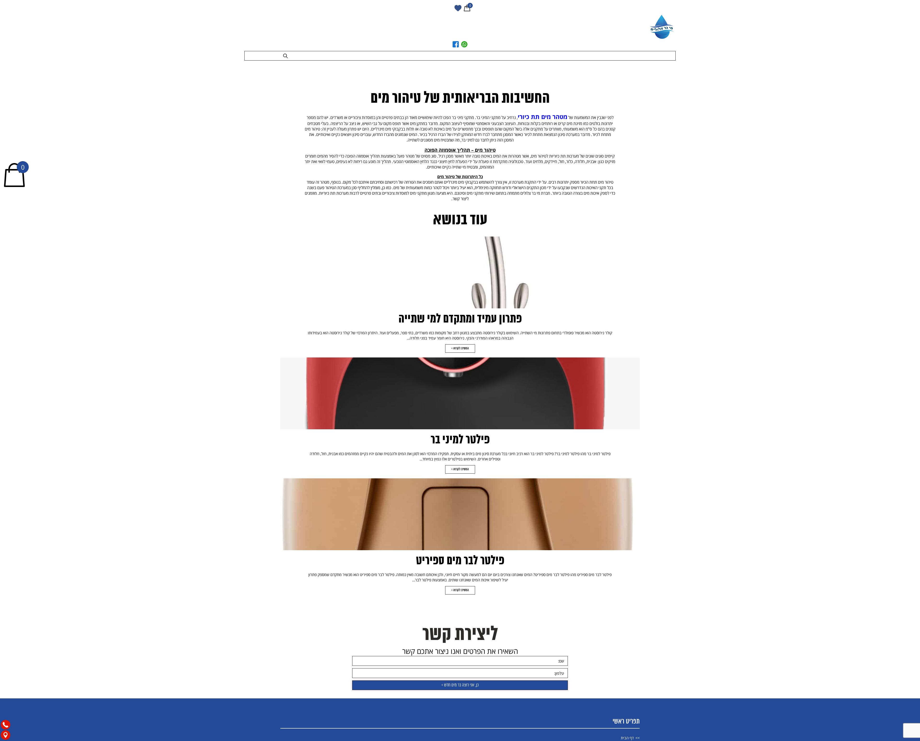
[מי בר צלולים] (662, 27)
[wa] (464, 44)
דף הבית (627, 735)
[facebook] (456, 44)
